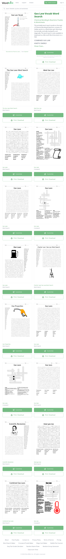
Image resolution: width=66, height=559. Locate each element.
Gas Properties (6, 344)
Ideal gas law (37, 462)
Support (24, 2)
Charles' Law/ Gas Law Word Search (43, 285)
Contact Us (25, 540)
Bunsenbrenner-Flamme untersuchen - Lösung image (13, 51)
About (7, 540)
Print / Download (50, 62)
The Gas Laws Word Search (10, 108)
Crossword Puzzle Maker (25, 543)
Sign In (62, 2)
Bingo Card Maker (41, 543)
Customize (50, 52)
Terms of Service (49, 540)
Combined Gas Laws (8, 521)
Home (17, 2)
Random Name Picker (33, 546)
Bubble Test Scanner (56, 543)
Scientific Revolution (8, 462)
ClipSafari (26, 51)
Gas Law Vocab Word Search (46, 15)
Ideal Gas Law (37, 108)
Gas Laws (5, 167)
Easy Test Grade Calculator (15, 546)
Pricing (59, 540)
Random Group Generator (51, 546)
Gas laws (36, 403)
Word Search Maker (9, 543)
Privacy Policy (36, 540)
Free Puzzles (15, 540)
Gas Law (36, 521)
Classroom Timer (33, 550)
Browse (31, 2)
